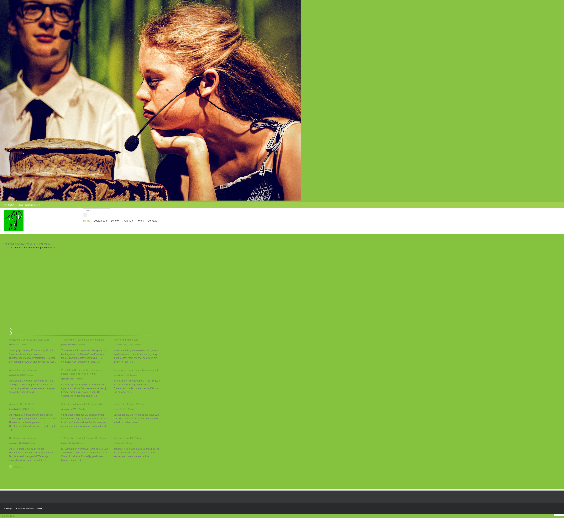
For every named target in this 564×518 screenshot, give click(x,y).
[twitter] (14, 477)
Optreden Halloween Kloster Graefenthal (82, 404)
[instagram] (19, 477)
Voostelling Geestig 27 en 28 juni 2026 (29, 339)
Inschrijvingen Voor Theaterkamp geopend (136, 370)
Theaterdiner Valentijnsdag (23, 438)
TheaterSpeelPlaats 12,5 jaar (129, 404)
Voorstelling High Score (126, 339)
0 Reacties (24, 345)
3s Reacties (31, 443)
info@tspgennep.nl (32, 205)
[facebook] (10, 477)
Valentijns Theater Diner (21, 404)
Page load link (7, 516)
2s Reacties (136, 345)
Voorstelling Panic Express (23, 370)
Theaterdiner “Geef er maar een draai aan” (83, 339)
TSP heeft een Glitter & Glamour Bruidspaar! (84, 438)
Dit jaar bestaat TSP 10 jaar (128, 438)
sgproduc (15, 244)
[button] (161, 220)
